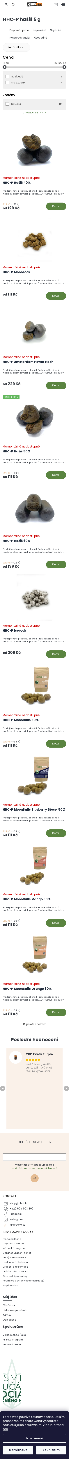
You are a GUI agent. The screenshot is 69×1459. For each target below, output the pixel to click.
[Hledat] (12, 4)
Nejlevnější (39, 30)
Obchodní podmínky (15, 1276)
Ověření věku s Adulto (15, 1271)
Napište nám (10, 1285)
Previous (3, 1088)
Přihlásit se (36, 1178)
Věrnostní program (14, 1248)
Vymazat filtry (33, 112)
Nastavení (34, 1438)
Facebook (16, 1214)
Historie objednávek (15, 1310)
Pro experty (36, 82)
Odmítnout (18, 1450)
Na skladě (36, 76)
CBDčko (36, 104)
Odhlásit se (9, 1319)
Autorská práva (12, 1344)
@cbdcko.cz (17, 1224)
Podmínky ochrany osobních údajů (23, 1280)
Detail (56, 206)
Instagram (16, 1219)
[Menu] (63, 4)
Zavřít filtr (14, 47)
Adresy (7, 1315)
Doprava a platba (13, 1243)
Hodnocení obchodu (15, 1262)
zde (5, 1429)
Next (67, 1088)
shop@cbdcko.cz (21, 1203)
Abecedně (40, 37)
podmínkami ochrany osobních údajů (34, 1168)
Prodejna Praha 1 (12, 1239)
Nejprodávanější (20, 37)
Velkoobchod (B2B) (14, 1334)
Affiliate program (13, 1339)
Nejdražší (55, 30)
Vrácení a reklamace (15, 1266)
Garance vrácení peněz (17, 1252)
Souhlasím (51, 1450)
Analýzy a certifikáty (14, 1257)
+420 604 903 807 (21, 1208)
